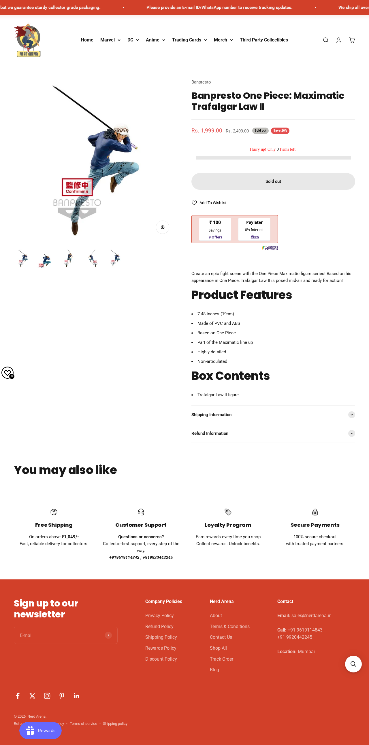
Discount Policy (161, 659)
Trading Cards (186, 40)
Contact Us (221, 637)
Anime (152, 40)
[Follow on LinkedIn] (76, 696)
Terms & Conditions (230, 626)
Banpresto (201, 82)
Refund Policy (159, 626)
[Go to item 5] (115, 259)
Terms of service (83, 723)
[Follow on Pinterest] (62, 696)
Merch (220, 40)
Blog (214, 669)
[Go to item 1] (23, 259)
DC (130, 40)
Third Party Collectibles (264, 40)
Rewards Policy (160, 648)
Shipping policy (115, 723)
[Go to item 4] (92, 259)
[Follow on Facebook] (18, 696)
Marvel (107, 40)
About (216, 615)
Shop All (218, 648)
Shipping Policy (161, 637)
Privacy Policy (159, 615)
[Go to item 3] (69, 259)
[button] (353, 664)
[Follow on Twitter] (32, 696)
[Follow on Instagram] (47, 696)
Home (87, 40)
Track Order (221, 659)
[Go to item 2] (46, 261)
